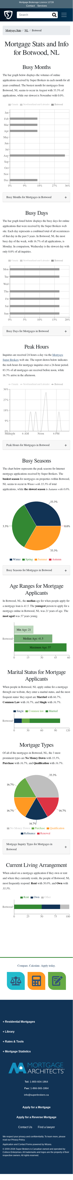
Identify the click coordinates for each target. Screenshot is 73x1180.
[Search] (54, 15)
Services (42, 5)
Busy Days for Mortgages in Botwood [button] (27, 331)
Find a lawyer (46, 1127)
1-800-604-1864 (39, 1081)
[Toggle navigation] (64, 15)
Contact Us (25, 1127)
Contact (30, 5)
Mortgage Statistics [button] (18, 1051)
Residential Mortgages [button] (20, 1021)
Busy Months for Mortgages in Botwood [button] (28, 197)
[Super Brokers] (8, 15)
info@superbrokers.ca (36, 1094)
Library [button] (9, 1031)
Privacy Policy (18, 1140)
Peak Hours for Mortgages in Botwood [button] (27, 445)
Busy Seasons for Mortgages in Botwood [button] (29, 570)
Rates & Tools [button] (14, 1041)
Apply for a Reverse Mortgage (36, 1117)
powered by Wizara (42, 1144)
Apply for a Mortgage (36, 1107)
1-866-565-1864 (39, 1088)
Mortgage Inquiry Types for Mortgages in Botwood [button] (29, 846)
